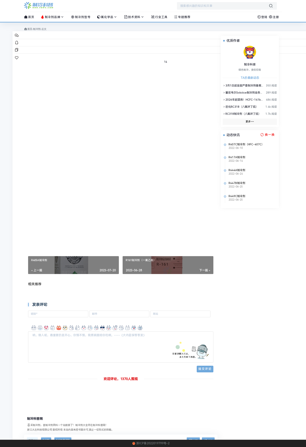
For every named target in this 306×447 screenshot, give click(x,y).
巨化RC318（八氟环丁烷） (241, 106)
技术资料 (134, 17)
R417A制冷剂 (237, 157)
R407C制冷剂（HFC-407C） (246, 144)
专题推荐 (184, 17)
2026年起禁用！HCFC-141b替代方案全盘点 (244, 99)
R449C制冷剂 (237, 196)
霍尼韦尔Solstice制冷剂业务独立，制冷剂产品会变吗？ (244, 92)
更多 (248, 121)
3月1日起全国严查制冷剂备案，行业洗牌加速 (244, 85)
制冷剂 (37, 29)
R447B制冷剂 (237, 183)
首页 (31, 17)
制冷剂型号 (83, 17)
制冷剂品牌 (52, 17)
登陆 (264, 17)
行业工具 (161, 17)
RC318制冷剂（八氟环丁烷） (243, 113)
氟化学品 (107, 17)
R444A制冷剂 (237, 170)
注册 (276, 17)
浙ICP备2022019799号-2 (152, 443)
